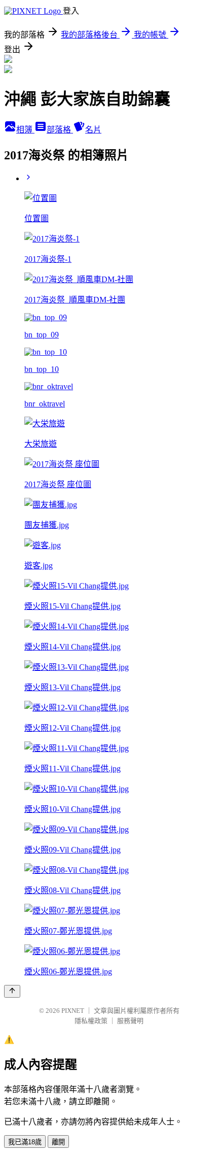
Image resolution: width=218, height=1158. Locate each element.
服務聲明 (130, 1021)
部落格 (60, 129)
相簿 (25, 129)
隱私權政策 (91, 1021)
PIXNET (72, 1010)
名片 (93, 129)
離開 (58, 1142)
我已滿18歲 (25, 1142)
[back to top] (12, 991)
